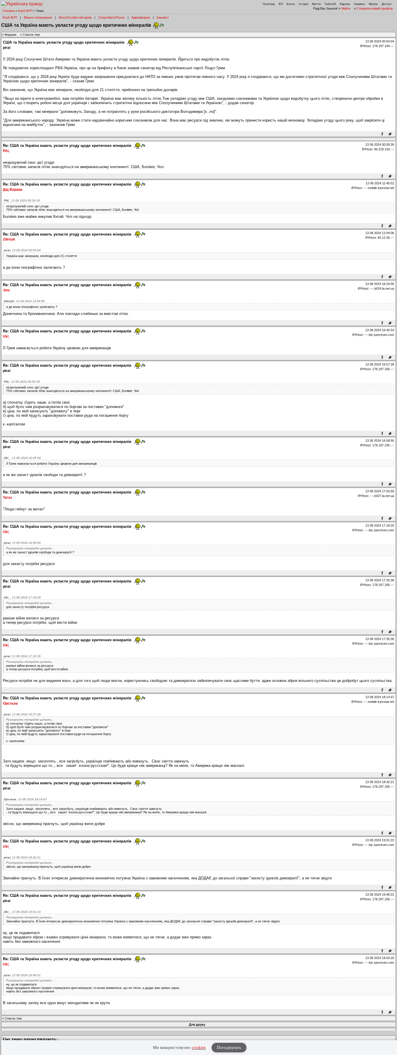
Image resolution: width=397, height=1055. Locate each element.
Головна (9, 11)
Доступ (386, 4)
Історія (303, 4)
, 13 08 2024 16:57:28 (22, 714)
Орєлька (10, 703)
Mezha (373, 4)
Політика (269, 4)
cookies (199, 1047)
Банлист (163, 17)
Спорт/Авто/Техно (111, 17)
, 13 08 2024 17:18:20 (22, 597)
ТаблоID (330, 4)
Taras (7, 498)
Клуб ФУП (25, 11)
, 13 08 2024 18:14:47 (25, 799)
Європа (345, 4)
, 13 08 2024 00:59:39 (22, 200)
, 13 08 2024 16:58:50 (22, 542)
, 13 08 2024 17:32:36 (22, 656)
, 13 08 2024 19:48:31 (22, 975)
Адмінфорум (140, 17)
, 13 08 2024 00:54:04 (22, 250)
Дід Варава (12, 190)
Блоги (291, 4)
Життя (316, 4)
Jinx (6, 290)
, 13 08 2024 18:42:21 (22, 857)
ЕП (281, 4)
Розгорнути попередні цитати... (30, 548)
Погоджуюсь (229, 1047)
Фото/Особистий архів (75, 17)
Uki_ (6, 336)
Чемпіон (359, 4)
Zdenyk (9, 239)
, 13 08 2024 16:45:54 (22, 457)
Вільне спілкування (38, 17)
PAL (6, 151)
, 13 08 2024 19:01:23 (22, 911)
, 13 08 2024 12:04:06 (24, 301)
